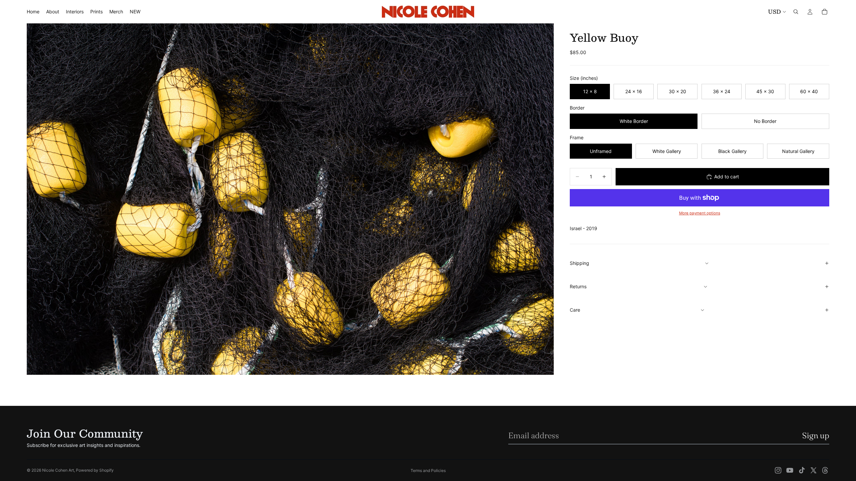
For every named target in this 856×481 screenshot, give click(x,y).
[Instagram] (778, 470)
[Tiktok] (802, 470)
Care (575, 310)
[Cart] (824, 11)
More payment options (699, 213)
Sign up (815, 435)
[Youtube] (790, 470)
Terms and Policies (428, 470)
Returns (578, 286)
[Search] (795, 11)
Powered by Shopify (95, 470)
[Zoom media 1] (290, 199)
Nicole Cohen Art (58, 470)
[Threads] (825, 470)
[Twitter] (814, 470)
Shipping (579, 263)
